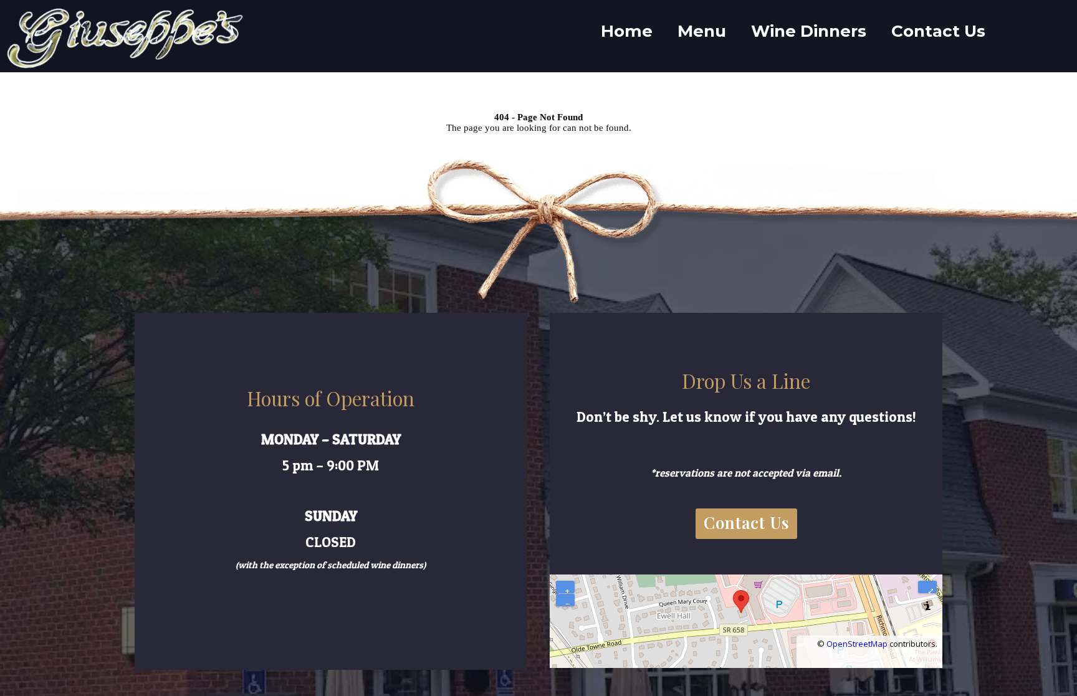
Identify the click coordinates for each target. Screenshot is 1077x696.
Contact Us (938, 31)
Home (627, 31)
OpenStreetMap (857, 643)
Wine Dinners (808, 31)
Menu (701, 31)
